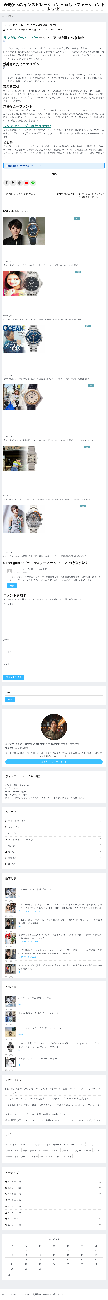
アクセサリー (16, 821)
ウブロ (78, 1150)
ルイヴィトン (12, 1144)
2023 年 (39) (14, 1200)
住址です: (9, 747)
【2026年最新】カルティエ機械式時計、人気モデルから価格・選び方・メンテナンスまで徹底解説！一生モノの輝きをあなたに (48, 440)
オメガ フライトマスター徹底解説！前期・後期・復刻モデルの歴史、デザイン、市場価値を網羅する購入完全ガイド (44, 556)
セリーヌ (57, 1144)
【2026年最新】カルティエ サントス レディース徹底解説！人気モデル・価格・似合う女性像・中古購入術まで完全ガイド (46, 499)
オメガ (90, 1144)
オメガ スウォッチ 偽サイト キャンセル (38, 1013)
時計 (34, 30)
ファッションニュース (21, 839)
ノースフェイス (13, 1150)
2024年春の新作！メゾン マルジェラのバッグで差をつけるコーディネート (43, 1089)
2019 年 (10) (14, 1225)
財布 (11, 858)
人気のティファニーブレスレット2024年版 (27, 1114)
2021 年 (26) (14, 1212)
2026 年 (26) (14, 1182)
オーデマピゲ (12, 1156)
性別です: (40, 744)
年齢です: (27, 744)
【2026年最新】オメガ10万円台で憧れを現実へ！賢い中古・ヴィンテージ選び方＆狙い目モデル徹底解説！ (41, 265)
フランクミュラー (29, 1156)
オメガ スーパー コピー (16, 794)
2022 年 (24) (14, 1206)
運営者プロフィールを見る (54, 761)
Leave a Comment (48, 30)
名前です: (9, 744)
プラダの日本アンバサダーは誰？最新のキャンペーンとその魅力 (37, 1104)
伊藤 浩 (24, 30)
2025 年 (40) (14, 1188)
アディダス (67, 1150)
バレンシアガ (46, 1156)
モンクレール (70, 1144)
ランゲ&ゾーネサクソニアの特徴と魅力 (25, 1098)
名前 (6, 640)
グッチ (96, 1150)
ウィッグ (14, 827)
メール (7, 652)
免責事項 (47, 1294)
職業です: (55, 744)
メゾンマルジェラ (63, 1156)
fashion (87, 1150)
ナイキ (47, 1144)
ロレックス (37, 1144)
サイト (6, 664)
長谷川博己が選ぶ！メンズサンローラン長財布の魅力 (32, 1120)
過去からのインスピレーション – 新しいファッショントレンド (54, 6)
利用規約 (37, 1294)
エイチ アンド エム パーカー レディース (38, 1058)
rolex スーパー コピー (15, 791)
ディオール (44, 1150)
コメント (8, 604)
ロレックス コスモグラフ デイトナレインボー (41, 1028)
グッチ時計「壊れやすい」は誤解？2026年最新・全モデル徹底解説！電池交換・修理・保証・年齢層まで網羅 (42, 319)
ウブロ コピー (11, 788)
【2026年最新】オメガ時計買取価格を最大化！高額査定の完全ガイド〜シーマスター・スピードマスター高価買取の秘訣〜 (47, 379)
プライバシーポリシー (20, 1294)
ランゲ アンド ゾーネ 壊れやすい (27, 126)
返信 (12, 585)
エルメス (55, 1150)
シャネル (25, 1144)
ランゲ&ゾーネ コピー (20, 38)
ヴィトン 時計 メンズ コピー (18, 785)
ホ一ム (5, 1294)
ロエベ (81, 1144)
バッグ (13, 833)
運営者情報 (58, 1294)
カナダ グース (29, 1150)
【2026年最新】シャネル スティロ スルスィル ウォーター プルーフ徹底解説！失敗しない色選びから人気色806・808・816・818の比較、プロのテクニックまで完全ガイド (60, 908)
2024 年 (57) (14, 1194)
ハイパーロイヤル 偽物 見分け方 (34, 889)
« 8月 (7, 1275)
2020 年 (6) (13, 1218)
